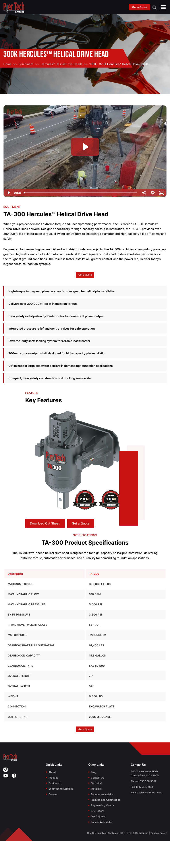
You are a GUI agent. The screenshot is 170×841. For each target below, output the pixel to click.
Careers (52, 794)
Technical (96, 783)
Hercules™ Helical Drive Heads (61, 64)
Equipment (26, 64)
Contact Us (97, 777)
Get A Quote (98, 816)
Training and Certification (106, 799)
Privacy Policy (159, 833)
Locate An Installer (102, 822)
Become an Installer (102, 794)
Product (53, 777)
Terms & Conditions (136, 833)
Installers (96, 788)
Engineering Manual (102, 805)
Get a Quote (139, 7)
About (52, 772)
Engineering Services (60, 788)
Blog (93, 772)
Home (7, 64)
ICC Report (97, 810)
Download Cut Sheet (45, 523)
